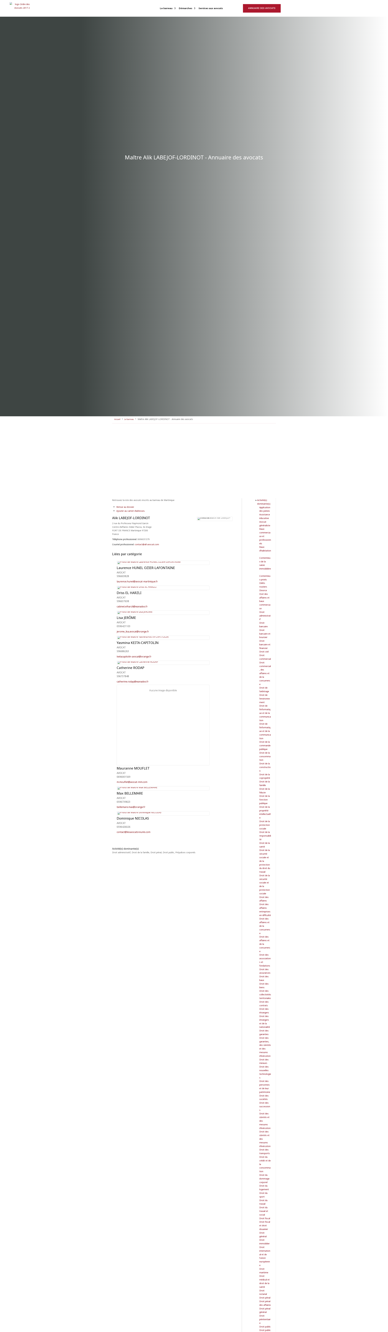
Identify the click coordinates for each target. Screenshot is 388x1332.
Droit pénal (264, 1297)
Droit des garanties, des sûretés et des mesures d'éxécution (265, 1047)
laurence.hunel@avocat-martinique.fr (137, 581)
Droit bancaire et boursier (264, 633)
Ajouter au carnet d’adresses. (130, 511)
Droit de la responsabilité (265, 835)
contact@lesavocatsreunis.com (133, 832)
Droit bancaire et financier (264, 644)
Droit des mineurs (264, 1061)
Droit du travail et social (263, 1210)
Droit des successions (264, 1106)
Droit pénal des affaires (265, 1303)
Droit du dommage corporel (264, 1178)
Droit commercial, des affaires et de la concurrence (265, 673)
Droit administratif (265, 615)
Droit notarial (263, 1292)
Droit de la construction (265, 767)
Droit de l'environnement (264, 698)
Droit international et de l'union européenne (264, 1256)
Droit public (265, 1326)
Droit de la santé (264, 844)
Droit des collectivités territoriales (265, 994)
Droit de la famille (264, 783)
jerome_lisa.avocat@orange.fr (133, 631)
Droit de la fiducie (264, 790)
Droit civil (264, 651)
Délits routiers (263, 584)
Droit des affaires (264, 899)
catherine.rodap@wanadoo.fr (133, 681)
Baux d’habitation (265, 548)
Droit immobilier (264, 1241)
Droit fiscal (264, 1218)
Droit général (263, 1234)
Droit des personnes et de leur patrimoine (264, 1086)
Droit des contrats (264, 1003)
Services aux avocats (211, 8)
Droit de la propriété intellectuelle (265, 812)
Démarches (185, 8)
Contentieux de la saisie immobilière (265, 563)
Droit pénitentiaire (265, 1319)
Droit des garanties (264, 1032)
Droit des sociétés (264, 1097)
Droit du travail (263, 1202)
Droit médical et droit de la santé (264, 1281)
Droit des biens (264, 985)
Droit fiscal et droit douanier (264, 1225)
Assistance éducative (264, 516)
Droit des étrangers (264, 1010)
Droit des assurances (264, 971)
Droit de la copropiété (264, 776)
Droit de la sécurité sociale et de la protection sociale (264, 884)
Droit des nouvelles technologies (265, 1072)
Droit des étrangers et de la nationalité (264, 1021)
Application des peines (264, 509)
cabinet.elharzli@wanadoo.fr (132, 606)
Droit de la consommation (265, 756)
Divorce (263, 590)
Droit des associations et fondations (265, 960)
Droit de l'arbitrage (264, 689)
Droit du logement (264, 1187)
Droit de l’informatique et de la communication (265, 713)
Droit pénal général (264, 1310)
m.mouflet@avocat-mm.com (132, 782)
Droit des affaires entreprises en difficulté (265, 909)
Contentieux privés (264, 577)
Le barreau (166, 8)
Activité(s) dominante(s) (263, 501)
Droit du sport (263, 1194)
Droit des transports (264, 1151)
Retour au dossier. (125, 507)
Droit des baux (264, 978)
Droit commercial (265, 657)
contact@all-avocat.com (147, 544)
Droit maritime (263, 1270)
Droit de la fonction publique (264, 799)
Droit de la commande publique (265, 745)
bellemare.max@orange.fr (131, 807)
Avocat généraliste (264, 523)
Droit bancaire (263, 624)
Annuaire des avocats (262, 8)
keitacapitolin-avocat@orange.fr (134, 656)
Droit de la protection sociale (264, 824)
